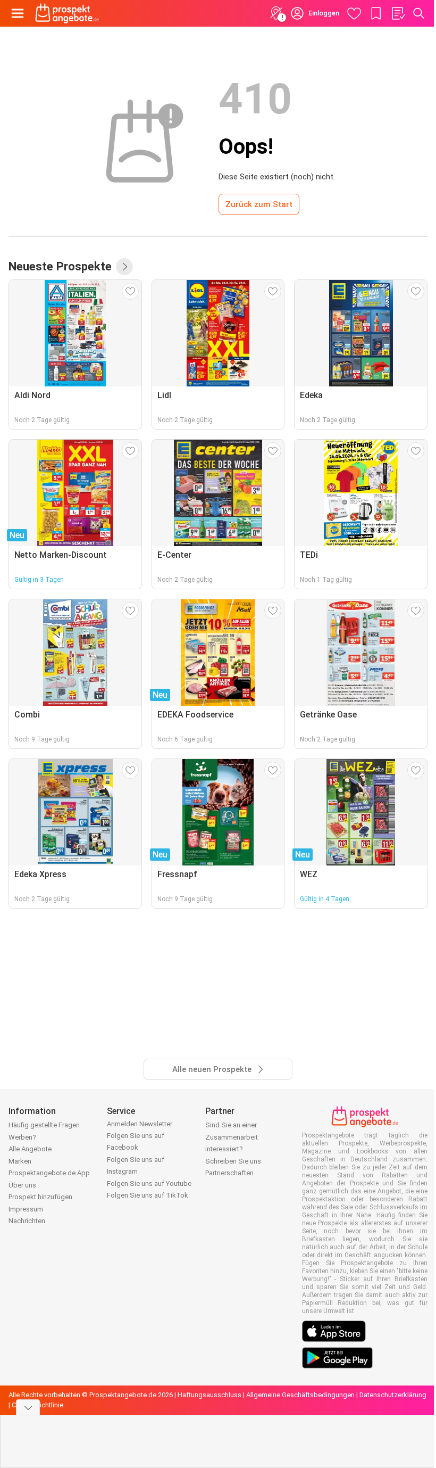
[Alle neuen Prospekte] (124, 266)
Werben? (22, 1137)
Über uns (22, 1185)
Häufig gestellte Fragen (44, 1125)
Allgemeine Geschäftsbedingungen (300, 1395)
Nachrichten (27, 1221)
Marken (20, 1161)
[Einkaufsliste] (397, 13)
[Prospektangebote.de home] (67, 13)
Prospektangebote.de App (49, 1173)
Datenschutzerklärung (392, 1395)
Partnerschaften (229, 1173)
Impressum (26, 1209)
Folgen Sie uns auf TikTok (147, 1195)
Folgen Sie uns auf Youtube (149, 1183)
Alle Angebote (30, 1149)
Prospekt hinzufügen (40, 1197)
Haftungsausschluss (209, 1395)
